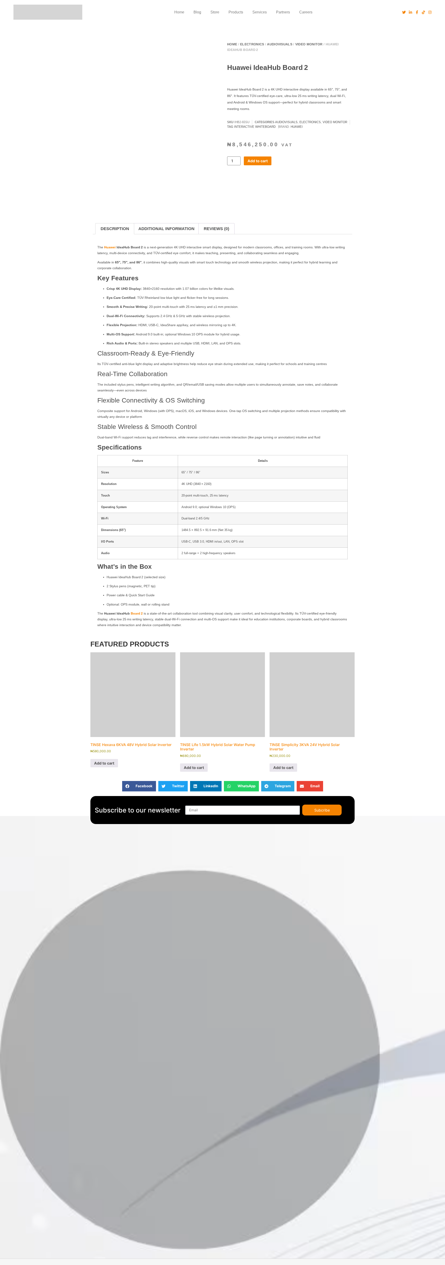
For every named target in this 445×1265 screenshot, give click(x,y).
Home (179, 12)
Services (259, 12)
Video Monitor (309, 44)
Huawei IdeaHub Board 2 (267, 67)
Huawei (297, 126)
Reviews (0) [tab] (216, 228)
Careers (305, 12)
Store (214, 12)
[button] (207, 47)
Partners (283, 12)
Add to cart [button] (104, 763)
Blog (197, 12)
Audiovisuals (279, 44)
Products (236, 12)
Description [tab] (115, 228)
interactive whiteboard (255, 126)
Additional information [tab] (166, 228)
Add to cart (258, 161)
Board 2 (137, 613)
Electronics (252, 44)
